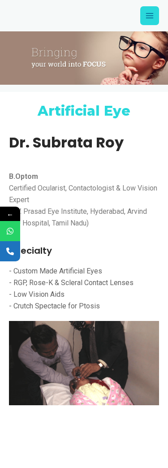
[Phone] (10, 251)
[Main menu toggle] (149, 15)
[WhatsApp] (10, 231)
